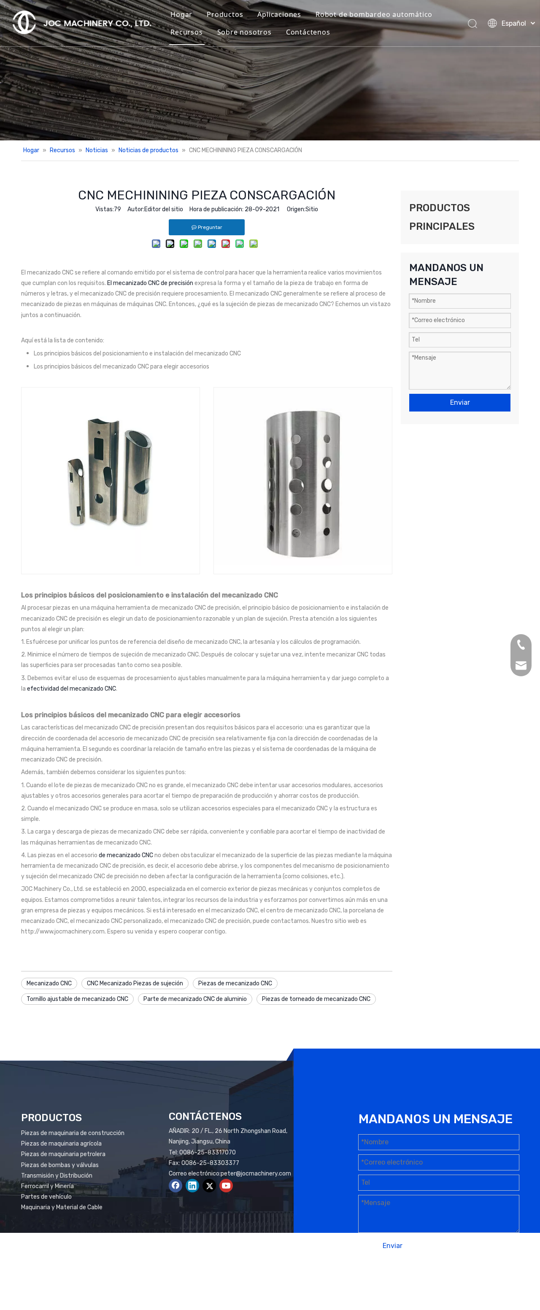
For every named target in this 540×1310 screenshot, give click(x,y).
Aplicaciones (279, 14)
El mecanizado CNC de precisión (150, 283)
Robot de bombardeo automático (374, 14)
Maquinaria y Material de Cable (62, 1207)
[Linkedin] (192, 1185)
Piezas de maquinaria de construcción (72, 1133)
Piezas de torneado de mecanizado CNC (316, 999)
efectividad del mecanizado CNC (71, 688)
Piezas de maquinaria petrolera (63, 1154)
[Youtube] (226, 1185)
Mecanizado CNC (49, 983)
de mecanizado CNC (126, 855)
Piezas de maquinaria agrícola (61, 1143)
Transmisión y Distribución (56, 1175)
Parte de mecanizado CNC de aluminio (195, 999)
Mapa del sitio (436, 1279)
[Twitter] (209, 1185)
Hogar (181, 14)
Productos (225, 14)
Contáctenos (308, 32)
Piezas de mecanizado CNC (235, 983)
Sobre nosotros (244, 32)
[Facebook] (175, 1185)
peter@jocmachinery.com (256, 1173)
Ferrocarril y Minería (47, 1186)
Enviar (460, 402)
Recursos (186, 32)
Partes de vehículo (46, 1196)
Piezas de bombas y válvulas (60, 1165)
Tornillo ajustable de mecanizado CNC (77, 999)
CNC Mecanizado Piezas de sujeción (135, 983)
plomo (505, 1279)
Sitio (311, 209)
